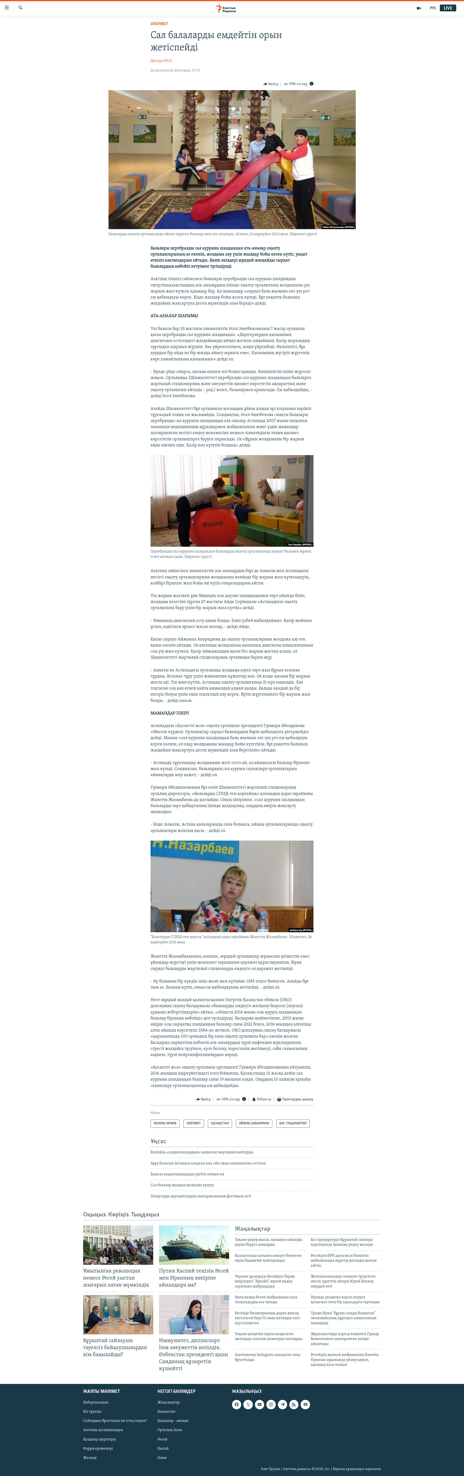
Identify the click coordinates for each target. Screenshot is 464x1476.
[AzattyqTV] (419, 8)
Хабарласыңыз (96, 1403)
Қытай (163, 1449)
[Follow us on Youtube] (259, 1404)
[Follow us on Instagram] (271, 1404)
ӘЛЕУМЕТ (159, 24)
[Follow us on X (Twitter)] (248, 1404)
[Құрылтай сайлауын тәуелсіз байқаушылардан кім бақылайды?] (118, 1314)
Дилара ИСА (161, 61)
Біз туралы (92, 1412)
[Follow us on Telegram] (282, 1404)
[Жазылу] (305, 1404)
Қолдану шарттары (99, 1439)
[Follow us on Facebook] (236, 1404)
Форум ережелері (98, 1449)
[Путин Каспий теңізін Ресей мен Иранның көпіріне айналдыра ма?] (194, 1245)
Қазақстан (166, 1412)
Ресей (162, 1439)
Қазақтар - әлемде (173, 1421)
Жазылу (90, 1458)
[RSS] (293, 1404)
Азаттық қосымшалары (103, 1430)
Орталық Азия (170, 1430)
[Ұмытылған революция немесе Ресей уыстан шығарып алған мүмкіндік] (118, 1245)
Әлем (162, 1458)
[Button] (270, 84)
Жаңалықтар (169, 1403)
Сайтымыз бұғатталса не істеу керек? (115, 1421)
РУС (433, 8)
